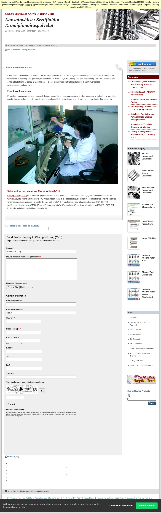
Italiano (16, 5)
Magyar (156, 2)
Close (88, 7)
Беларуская (34, 2)
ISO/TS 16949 (135, 330)
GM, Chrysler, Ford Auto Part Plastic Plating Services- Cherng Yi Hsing (143, 85)
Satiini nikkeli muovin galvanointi (148, 173)
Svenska (134, 5)
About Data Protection (121, 505)
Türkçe (154, 5)
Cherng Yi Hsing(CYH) (17, 196)
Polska (85, 5)
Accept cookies (146, 505)
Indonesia (7, 5)
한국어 (31, 5)
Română (104, 5)
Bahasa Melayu (62, 5)
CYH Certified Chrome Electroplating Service (31, 491)
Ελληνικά (85, 2)
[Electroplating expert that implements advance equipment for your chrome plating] (142, 66)
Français (125, 2)
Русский (113, 5)
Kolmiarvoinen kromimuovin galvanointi (148, 190)
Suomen (115, 2)
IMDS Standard (136, 344)
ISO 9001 (133, 318)
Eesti (101, 2)
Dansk (67, 2)
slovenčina (123, 5)
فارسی (108, 2)
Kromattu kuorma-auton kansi (148, 258)
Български (46, 2)
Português (94, 5)
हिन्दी (140, 2)
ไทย (140, 5)
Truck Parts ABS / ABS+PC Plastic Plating (78, 498)
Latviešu (50, 5)
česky (60, 2)
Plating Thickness (136, 361)
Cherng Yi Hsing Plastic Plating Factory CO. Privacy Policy (143, 134)
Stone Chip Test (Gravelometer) (142, 365)
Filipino (147, 5)
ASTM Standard (136, 334)
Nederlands (76, 5)
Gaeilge (133, 2)
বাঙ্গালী (54, 2)
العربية (12, 2)
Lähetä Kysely (13, 457)
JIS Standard (135, 339)
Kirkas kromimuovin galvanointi (148, 156)
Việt (83, 7)
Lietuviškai (40, 5)
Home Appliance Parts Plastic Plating (41, 45)
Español (94, 2)
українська (75, 7)
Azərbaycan (21, 2)
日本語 (24, 5)
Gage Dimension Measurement (142, 348)
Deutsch (75, 2)
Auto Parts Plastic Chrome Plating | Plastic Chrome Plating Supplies (142, 117)
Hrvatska (147, 2)
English (4, 2)
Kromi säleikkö (149, 238)
